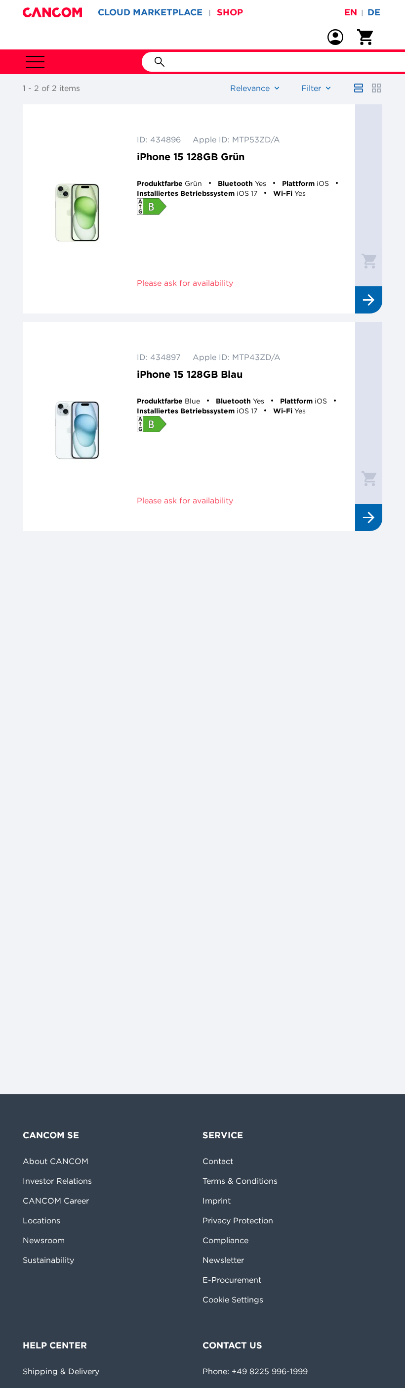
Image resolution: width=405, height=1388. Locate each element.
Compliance (225, 1240)
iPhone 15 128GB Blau (190, 374)
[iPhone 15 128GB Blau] (77, 426)
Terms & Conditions (240, 1181)
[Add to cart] (369, 260)
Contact (217, 1161)
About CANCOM (55, 1161)
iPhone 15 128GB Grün (190, 156)
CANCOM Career (56, 1201)
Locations (41, 1220)
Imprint (216, 1201)
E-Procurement (231, 1280)
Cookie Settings (232, 1299)
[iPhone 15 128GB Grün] (77, 209)
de (373, 12)
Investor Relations (57, 1181)
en (350, 12)
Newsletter (223, 1260)
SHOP (230, 12)
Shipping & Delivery (61, 1371)
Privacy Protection (237, 1220)
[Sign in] (335, 37)
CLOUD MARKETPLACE (150, 12)
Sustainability (48, 1260)
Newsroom (44, 1240)
